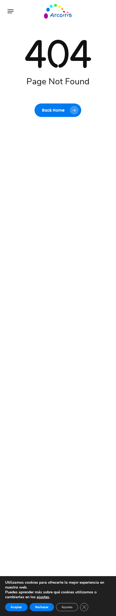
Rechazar (42, 607)
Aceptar (16, 607)
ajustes (43, 597)
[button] (10, 11)
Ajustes (67, 607)
